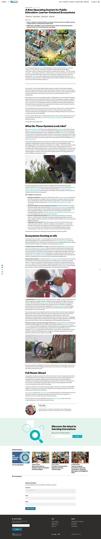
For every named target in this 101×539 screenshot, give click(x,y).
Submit (77, 436)
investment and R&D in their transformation (52, 117)
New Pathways (51, 16)
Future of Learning (36, 16)
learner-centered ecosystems (34, 131)
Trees (65, 224)
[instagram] (93, 1)
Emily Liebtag (28, 7)
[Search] (8, 1)
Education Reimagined (32, 129)
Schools (71, 1)
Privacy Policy (55, 521)
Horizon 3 (60, 129)
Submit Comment (30, 508)
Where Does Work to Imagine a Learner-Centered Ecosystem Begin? (40, 467)
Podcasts (66, 1)
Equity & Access (29, 16)
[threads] (96, 2)
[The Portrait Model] (21, 457)
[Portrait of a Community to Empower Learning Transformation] (60, 457)
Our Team (73, 524)
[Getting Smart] (14, 2)
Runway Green (43, 303)
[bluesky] (98, 1)
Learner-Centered (44, 16)
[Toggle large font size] (100, 270)
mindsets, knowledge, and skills (49, 214)
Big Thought (63, 265)
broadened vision (55, 259)
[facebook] (91, 1)
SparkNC (33, 329)
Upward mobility (65, 132)
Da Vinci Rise (43, 254)
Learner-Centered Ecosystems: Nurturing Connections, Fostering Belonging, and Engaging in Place (79, 469)
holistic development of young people (59, 207)
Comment (27, 487)
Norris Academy (33, 254)
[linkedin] (95, 1)
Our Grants (74, 523)
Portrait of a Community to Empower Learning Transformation (60, 467)
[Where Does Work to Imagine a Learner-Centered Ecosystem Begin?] (40, 457)
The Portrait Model (17, 465)
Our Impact (74, 526)
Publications (79, 1)
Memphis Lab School (59, 306)
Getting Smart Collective (77, 521)
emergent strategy (63, 197)
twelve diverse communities (62, 240)
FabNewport (28, 264)
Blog (60, 1)
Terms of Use (55, 523)
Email (26, 495)
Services (86, 1)
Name (26, 501)
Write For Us (55, 524)
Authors (54, 526)
